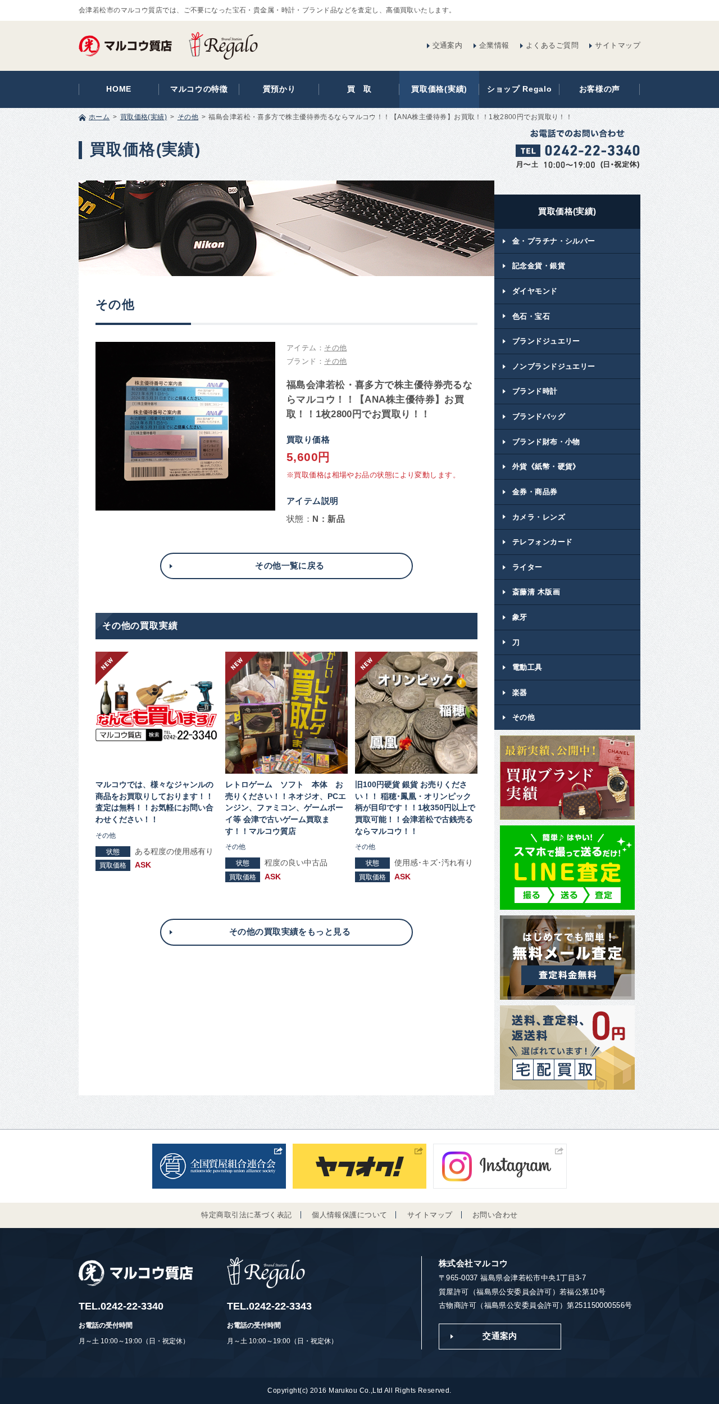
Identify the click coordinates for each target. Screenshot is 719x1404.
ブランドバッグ (538, 416)
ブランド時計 (535, 391)
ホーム (99, 117)
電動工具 (527, 667)
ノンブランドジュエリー (553, 366)
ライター (527, 567)
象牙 (519, 617)
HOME (118, 89)
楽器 (519, 692)
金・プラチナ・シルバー (553, 241)
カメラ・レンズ (538, 517)
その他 (188, 117)
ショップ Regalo (519, 89)
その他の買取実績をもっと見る (290, 931)
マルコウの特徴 (199, 89)
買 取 (359, 89)
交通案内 (448, 45)
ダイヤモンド (535, 291)
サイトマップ (617, 45)
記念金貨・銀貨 (538, 265)
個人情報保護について (349, 1215)
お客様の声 (599, 89)
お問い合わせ (495, 1215)
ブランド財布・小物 (546, 441)
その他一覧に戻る (289, 565)
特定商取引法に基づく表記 (246, 1215)
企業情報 (494, 45)
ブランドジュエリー (546, 341)
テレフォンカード (542, 542)
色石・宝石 (531, 316)
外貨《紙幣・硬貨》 (546, 466)
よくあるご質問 (552, 45)
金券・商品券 (535, 491)
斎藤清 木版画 (536, 592)
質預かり (279, 89)
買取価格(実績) (439, 89)
